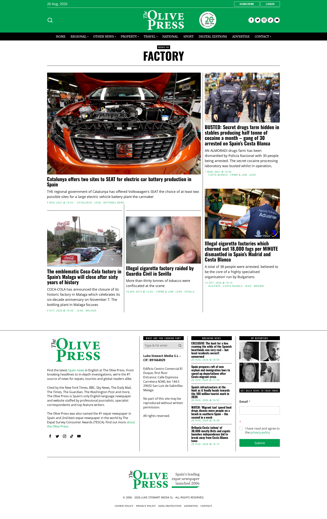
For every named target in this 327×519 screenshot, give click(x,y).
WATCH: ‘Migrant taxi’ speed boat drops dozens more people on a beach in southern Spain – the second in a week (211, 412)
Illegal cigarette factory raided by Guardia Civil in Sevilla (160, 270)
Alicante (214, 286)
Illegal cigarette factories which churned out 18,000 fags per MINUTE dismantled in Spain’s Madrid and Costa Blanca (241, 251)
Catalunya (84, 202)
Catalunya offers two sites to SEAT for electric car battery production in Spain (119, 181)
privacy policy (260, 432)
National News (114, 202)
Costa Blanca (218, 174)
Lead (97, 202)
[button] (180, 345)
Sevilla (189, 291)
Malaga (91, 310)
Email (244, 401)
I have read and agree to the (262, 430)
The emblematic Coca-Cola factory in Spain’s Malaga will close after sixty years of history (84, 277)
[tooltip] (251, 20)
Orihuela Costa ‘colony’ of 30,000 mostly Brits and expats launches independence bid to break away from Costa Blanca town (210, 434)
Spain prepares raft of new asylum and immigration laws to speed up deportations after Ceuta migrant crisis (210, 371)
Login (270, 4)
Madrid (259, 286)
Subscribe (247, 4)
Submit (260, 443)
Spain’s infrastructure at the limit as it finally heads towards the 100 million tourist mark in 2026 (210, 392)
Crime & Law (238, 174)
